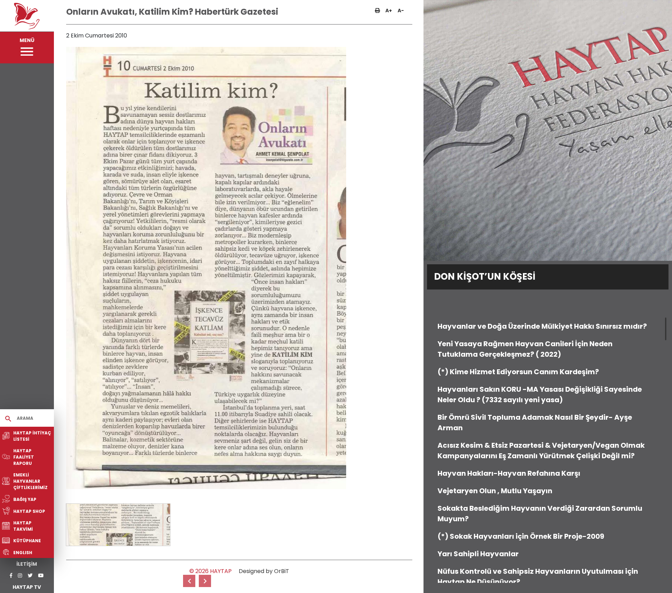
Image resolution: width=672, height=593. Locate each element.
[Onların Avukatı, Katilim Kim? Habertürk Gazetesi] (118, 525)
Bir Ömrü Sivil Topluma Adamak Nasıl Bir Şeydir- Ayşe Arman (535, 422)
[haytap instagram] (20, 575)
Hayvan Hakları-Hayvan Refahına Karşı (509, 473)
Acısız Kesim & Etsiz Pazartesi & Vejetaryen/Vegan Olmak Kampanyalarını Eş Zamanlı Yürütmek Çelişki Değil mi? (541, 450)
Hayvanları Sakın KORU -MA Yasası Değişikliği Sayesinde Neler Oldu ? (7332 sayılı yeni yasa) (540, 394)
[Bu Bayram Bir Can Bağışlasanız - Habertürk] (205, 581)
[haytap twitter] (30, 575)
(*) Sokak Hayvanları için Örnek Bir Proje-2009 (521, 536)
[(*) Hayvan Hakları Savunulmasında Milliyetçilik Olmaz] (189, 581)
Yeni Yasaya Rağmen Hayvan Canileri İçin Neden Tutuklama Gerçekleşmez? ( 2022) (525, 349)
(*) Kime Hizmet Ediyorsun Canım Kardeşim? (518, 372)
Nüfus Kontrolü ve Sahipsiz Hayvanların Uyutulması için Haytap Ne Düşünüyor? (538, 576)
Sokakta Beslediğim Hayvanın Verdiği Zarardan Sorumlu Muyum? (540, 513)
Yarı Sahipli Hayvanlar (478, 554)
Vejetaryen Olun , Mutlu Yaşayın (495, 491)
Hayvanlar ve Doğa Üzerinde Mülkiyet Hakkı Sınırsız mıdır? (542, 326)
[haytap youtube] (41, 575)
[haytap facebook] (11, 575)
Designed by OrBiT (264, 571)
